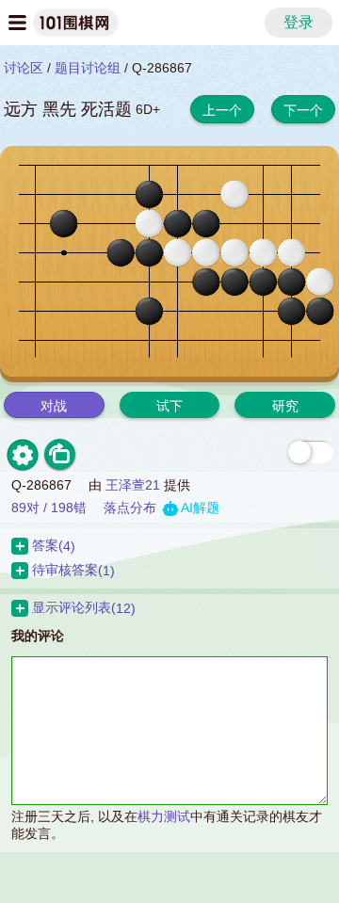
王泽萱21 (133, 484)
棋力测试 (163, 816)
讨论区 (23, 67)
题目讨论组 (88, 67)
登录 (298, 22)
